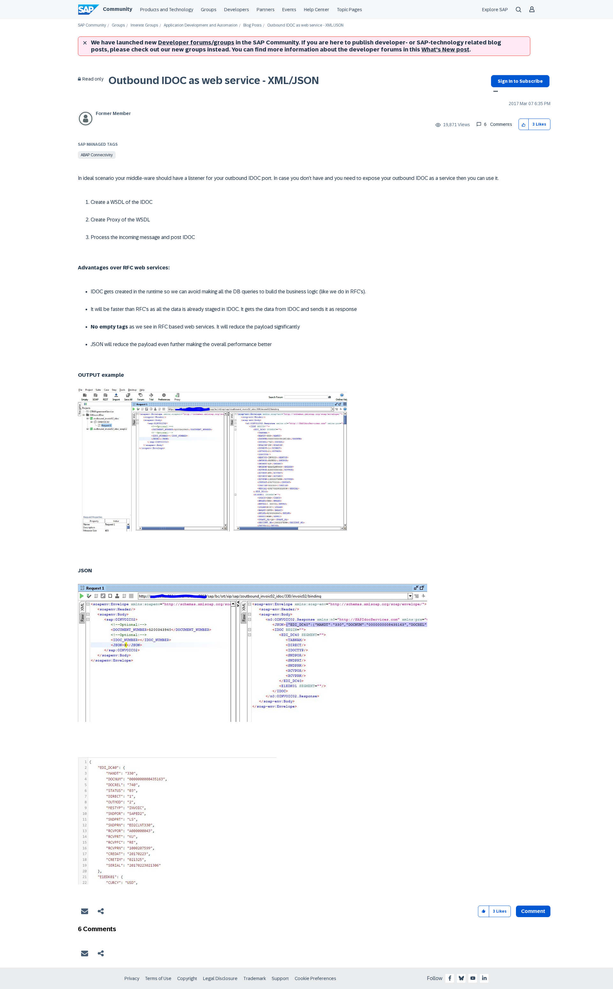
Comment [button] (533, 911)
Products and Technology (166, 9)
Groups (208, 9)
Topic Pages (349, 9)
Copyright (187, 978)
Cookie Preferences (315, 978)
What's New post (445, 49)
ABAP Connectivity (97, 155)
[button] (524, 124)
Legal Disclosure (220, 978)
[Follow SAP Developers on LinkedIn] (484, 978)
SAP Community (92, 25)
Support (280, 978)
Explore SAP (495, 9)
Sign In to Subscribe (520, 81)
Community (117, 9)
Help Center (316, 9)
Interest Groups (144, 25)
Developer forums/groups (196, 42)
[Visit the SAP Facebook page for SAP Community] (449, 978)
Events (289, 9)
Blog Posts (252, 25)
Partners (266, 9)
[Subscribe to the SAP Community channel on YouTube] (472, 978)
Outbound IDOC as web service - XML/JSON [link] (305, 25)
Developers (236, 9)
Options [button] (494, 92)
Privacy (132, 978)
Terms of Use (158, 978)
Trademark (254, 978)
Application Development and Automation (201, 25)
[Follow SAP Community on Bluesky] (461, 978)
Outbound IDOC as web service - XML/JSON (214, 80)
